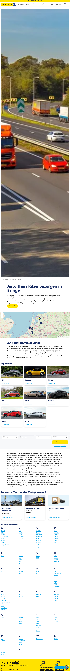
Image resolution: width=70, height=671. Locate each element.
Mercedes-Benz (5, 602)
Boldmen (21, 536)
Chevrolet (39, 540)
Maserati (3, 594)
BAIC (20, 531)
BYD (20, 540)
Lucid (55, 584)
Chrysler (38, 542)
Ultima (3, 640)
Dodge (56, 538)
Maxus (3, 596)
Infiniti (3, 571)
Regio (6, 279)
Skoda (38, 623)
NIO (20, 594)
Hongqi (56, 559)
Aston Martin (5, 544)
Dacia (55, 531)
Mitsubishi (4, 608)
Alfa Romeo (4, 536)
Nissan (21, 596)
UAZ (2, 639)
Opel (37, 596)
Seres (37, 621)
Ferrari (21, 556)
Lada (55, 571)
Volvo (20, 642)
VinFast (21, 639)
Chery (38, 538)
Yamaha (3, 652)
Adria (2, 532)
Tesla (55, 617)
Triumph (56, 621)
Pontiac (56, 598)
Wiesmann (39, 639)
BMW (20, 534)
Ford (20, 561)
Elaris (2, 556)
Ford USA (21, 563)
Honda (56, 557)
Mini (2, 606)
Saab (37, 617)
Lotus (55, 583)
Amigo (3, 542)
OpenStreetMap (61, 336)
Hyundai (56, 561)
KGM (37, 571)
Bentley (21, 532)
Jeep (20, 573)
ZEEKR (20, 652)
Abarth (3, 531)
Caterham (39, 534)
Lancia (56, 575)
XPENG (56, 639)
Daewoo (56, 532)
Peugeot (56, 594)
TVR (55, 623)
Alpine (3, 540)
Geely (38, 556)
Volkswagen (22, 640)
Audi (2, 546)
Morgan (3, 609)
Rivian (20, 619)
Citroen (38, 546)
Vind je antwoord (47, 670)
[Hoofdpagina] (1, 279)
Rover (20, 623)
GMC (37, 557)
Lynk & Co (57, 586)
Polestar (56, 596)
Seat (37, 619)
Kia (37, 573)
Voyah (20, 644)
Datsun (56, 536)
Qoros (2, 617)
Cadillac (38, 531)
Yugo (2, 654)
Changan (39, 536)
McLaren (3, 600)
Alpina (3, 538)
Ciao (37, 544)
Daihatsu (56, 534)
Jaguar (21, 571)
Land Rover (57, 577)
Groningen (13, 279)
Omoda (38, 594)
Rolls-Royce (22, 621)
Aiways (3, 534)
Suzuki (38, 631)
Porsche (56, 600)
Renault (21, 617)
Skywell (38, 625)
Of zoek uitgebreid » (60, 446)
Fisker (20, 559)
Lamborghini (57, 573)
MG (2, 604)
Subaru (38, 629)
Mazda (3, 598)
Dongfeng (57, 540)
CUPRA (38, 548)
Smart (38, 627)
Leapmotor (57, 579)
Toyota (56, 619)
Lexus (55, 581)
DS (55, 542)
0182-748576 (59, 670)
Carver (38, 532)
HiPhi (55, 556)
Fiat (20, 557)
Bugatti (21, 538)
